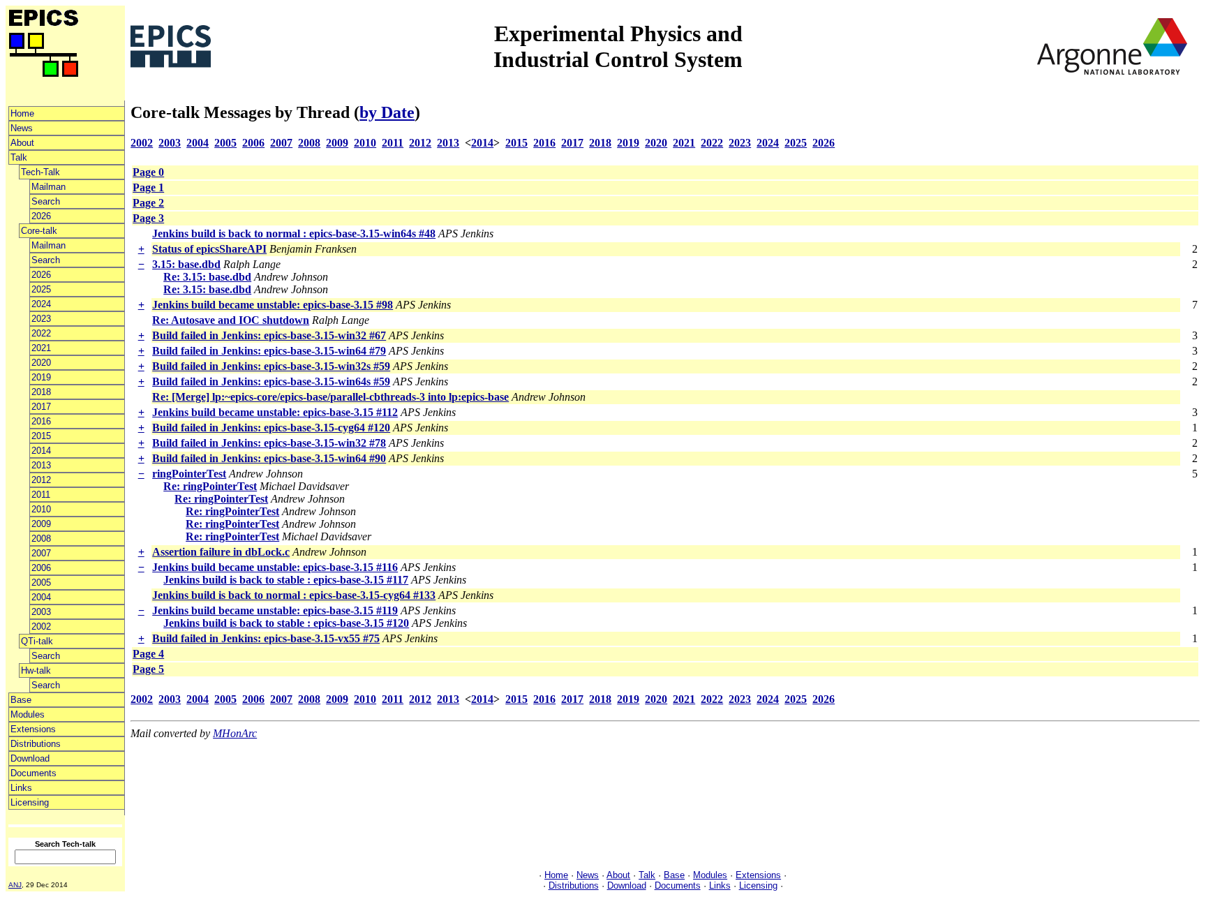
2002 (41, 626)
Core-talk (39, 230)
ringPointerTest (189, 474)
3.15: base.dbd (186, 264)
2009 (41, 524)
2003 (41, 612)
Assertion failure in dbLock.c (221, 552)
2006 (41, 568)
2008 (41, 538)
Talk (18, 157)
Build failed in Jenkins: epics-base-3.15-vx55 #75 (266, 638)
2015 (41, 436)
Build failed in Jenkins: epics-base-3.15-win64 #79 (269, 351)
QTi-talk (37, 641)
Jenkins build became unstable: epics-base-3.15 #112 (275, 412)
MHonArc (235, 733)
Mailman (48, 186)
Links (21, 788)
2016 (41, 421)
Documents (33, 773)
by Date (387, 112)
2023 (41, 318)
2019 (41, 377)
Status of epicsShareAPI (209, 249)
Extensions (33, 729)
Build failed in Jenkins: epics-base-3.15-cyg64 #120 (271, 427)
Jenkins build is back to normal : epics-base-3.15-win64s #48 (294, 233)
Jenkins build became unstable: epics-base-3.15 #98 (272, 305)
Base (20, 700)
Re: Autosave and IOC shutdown (230, 320)
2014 (41, 450)
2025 (41, 289)
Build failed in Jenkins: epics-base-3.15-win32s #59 (271, 366)
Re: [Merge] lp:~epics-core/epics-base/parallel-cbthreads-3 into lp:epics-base (330, 397)
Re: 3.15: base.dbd (207, 277)
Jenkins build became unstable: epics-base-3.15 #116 (275, 567)
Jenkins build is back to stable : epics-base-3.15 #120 (286, 623)
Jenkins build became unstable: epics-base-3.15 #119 (275, 610)
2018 (41, 392)
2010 (41, 509)
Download (30, 758)
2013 (41, 465)
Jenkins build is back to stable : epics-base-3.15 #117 (285, 580)
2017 (41, 406)
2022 (41, 333)
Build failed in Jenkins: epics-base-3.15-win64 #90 (269, 458)
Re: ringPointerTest (210, 486)
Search (45, 201)
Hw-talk (36, 670)
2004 (41, 597)
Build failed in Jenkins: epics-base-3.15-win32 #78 (269, 443)
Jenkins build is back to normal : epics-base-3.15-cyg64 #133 (294, 595)
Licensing (29, 802)
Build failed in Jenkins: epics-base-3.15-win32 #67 (269, 335)
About (22, 143)
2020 (41, 362)
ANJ (15, 885)
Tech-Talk (40, 172)
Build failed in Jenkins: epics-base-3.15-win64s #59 (271, 381)
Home (22, 113)
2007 (41, 553)
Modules (27, 714)
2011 (40, 494)
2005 (41, 582)
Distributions (35, 744)
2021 (41, 348)
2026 (41, 216)
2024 (41, 304)
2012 (41, 480)
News (21, 128)
